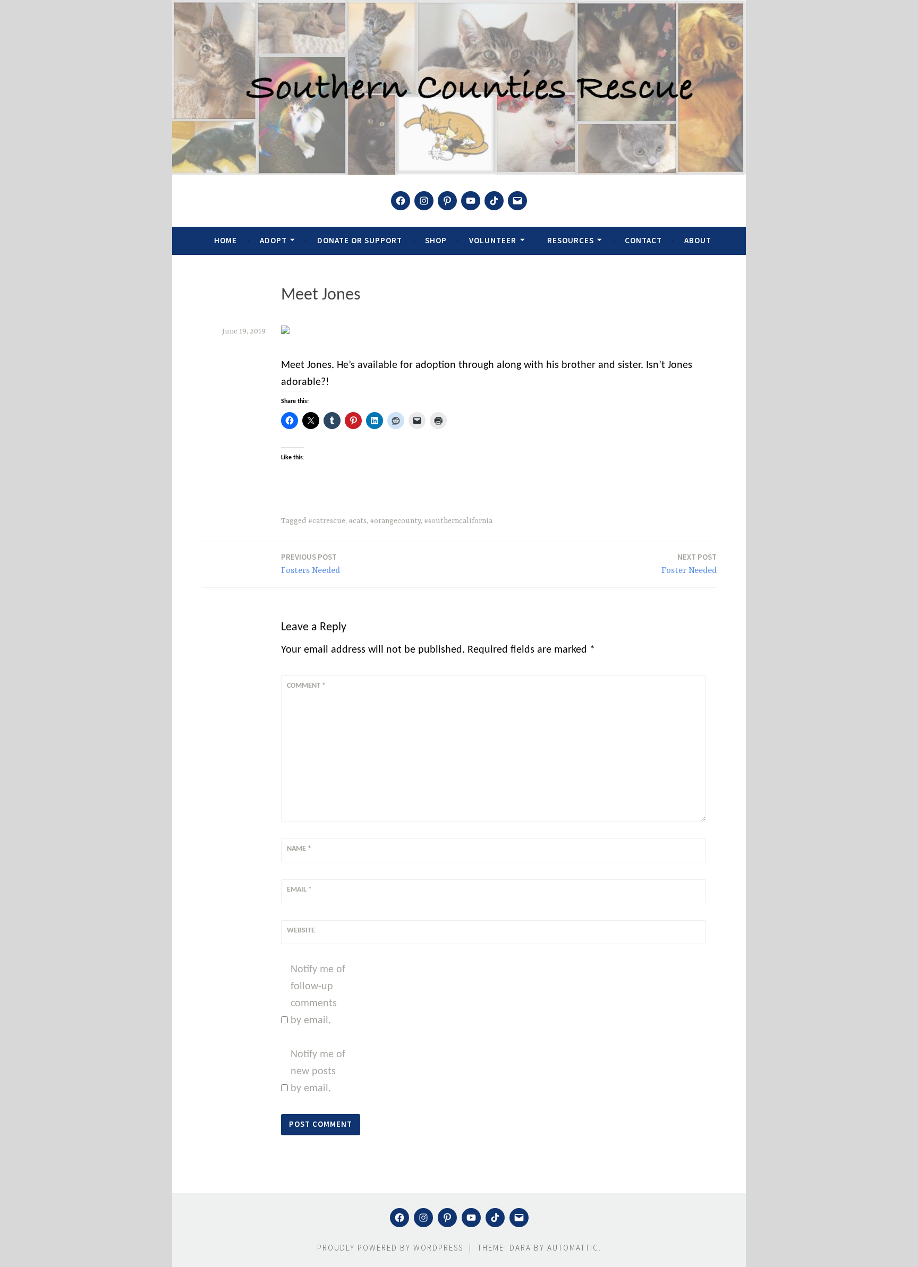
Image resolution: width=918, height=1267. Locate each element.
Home (225, 240)
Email (299, 890)
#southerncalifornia (458, 521)
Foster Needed (689, 564)
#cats (357, 521)
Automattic (573, 1248)
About (697, 240)
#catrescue (326, 521)
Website (301, 931)
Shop (436, 240)
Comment (306, 686)
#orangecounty (395, 521)
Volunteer (492, 240)
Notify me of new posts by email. (318, 1071)
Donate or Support (359, 240)
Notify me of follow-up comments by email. (318, 995)
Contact (643, 240)
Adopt (273, 240)
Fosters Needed (310, 564)
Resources (570, 240)
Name (299, 849)
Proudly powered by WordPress (390, 1248)
